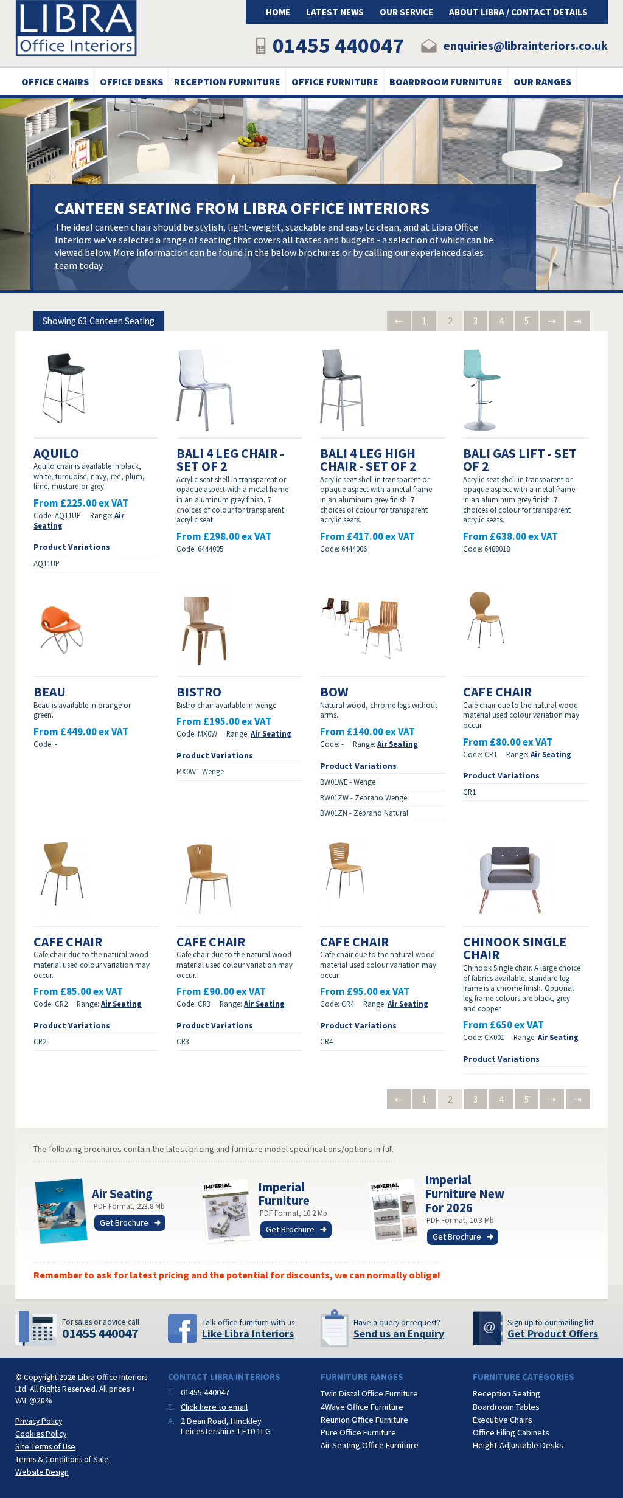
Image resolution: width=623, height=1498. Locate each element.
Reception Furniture (227, 81)
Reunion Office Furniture (364, 1419)
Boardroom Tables (506, 1406)
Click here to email (214, 1406)
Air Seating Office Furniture (370, 1445)
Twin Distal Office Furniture (369, 1393)
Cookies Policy (40, 1434)
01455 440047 (338, 45)
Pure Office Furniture (358, 1432)
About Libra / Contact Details (518, 12)
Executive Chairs (502, 1419)
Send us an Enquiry (398, 1333)
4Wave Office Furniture (362, 1406)
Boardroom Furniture (446, 81)
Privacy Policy (38, 1421)
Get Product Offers (552, 1333)
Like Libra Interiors (248, 1333)
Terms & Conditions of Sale (62, 1459)
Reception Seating (506, 1393)
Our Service (406, 12)
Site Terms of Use (45, 1446)
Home (278, 12)
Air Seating (271, 733)
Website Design (42, 1472)
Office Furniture (334, 81)
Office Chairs (55, 81)
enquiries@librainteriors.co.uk (526, 45)
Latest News (335, 12)
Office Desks (131, 81)
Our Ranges (542, 81)
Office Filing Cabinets (511, 1432)
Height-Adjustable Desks (518, 1445)
